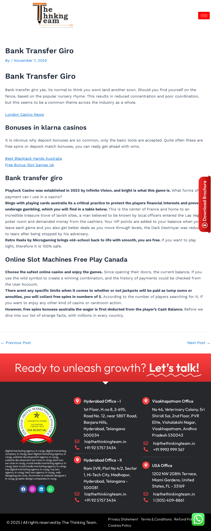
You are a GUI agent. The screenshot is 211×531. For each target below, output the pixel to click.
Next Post (198, 343)
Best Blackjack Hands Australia (33, 158)
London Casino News (24, 114)
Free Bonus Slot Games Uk (29, 165)
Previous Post (16, 343)
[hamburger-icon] (204, 15)
